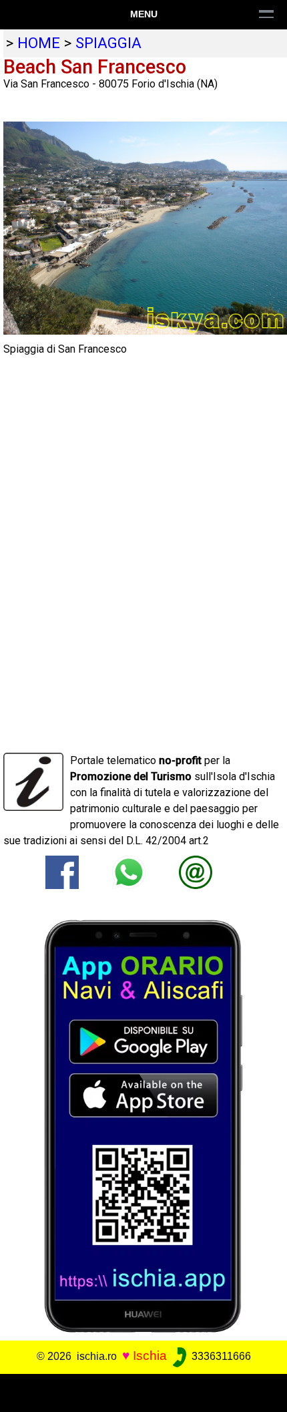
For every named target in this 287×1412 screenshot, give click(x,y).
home (38, 42)
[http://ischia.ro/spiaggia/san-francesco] (195, 871)
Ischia (150, 1356)
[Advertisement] (143, 1390)
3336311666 (220, 1356)
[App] (143, 1125)
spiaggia (108, 42)
